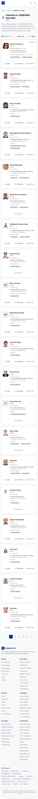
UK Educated (5, 742)
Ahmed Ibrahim (15, 74)
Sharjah (3, 702)
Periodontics (23, 680)
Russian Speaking (25, 727)
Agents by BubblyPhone (8, 776)
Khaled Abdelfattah (17, 520)
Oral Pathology (24, 689)
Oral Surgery (23, 671)
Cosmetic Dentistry (25, 668)
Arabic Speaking (25, 724)
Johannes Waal (15, 342)
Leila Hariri (14, 549)
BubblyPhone (17, 773)
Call (8, 63)
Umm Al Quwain (6, 714)
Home (3, 10)
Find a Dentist (5, 662)
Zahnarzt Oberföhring (8, 781)
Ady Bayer (13, 460)
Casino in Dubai (6, 784)
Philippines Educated (7, 736)
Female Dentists (24, 756)
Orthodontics (24, 665)
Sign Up (3, 680)
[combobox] (21, 36)
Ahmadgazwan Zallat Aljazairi (20, 133)
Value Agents (24, 784)
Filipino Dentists (24, 711)
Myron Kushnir (15, 283)
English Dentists (24, 699)
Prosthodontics (24, 683)
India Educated (6, 724)
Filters (34, 36)
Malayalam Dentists (25, 708)
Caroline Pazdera (16, 579)
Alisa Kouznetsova (16, 44)
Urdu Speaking (24, 733)
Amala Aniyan (15, 254)
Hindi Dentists (24, 702)
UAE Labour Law (22, 781)
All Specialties (5, 665)
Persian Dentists (24, 714)
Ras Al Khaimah (6, 708)
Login (3, 677)
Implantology (23, 686)
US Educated (5, 745)
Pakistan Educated (7, 727)
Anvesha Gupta (15, 490)
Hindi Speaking (24, 730)
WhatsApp (20, 63)
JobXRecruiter (15, 771)
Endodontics (23, 677)
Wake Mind (29, 776)
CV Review (25, 771)
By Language (5, 668)
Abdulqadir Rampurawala (19, 224)
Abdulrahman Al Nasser (18, 194)
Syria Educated (6, 733)
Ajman (3, 705)
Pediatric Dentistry (25, 674)
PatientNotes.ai (6, 773)
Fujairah (3, 711)
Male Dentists (24, 759)
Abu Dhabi (4, 699)
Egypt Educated (6, 730)
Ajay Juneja (14, 431)
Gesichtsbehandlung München (22, 779)
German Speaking (25, 739)
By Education (5, 671)
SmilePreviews (5, 779)
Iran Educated (5, 739)
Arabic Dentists (24, 696)
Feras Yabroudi (15, 401)
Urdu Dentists (24, 705)
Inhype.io (21, 776)
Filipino (22, 742)
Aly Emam (13, 608)
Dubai (9, 10)
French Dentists (24, 717)
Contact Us (4, 674)
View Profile (30, 63)
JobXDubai (4, 771)
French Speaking (25, 736)
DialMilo (15, 784)
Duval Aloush (14, 372)
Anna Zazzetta (15, 103)
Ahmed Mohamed (16, 165)
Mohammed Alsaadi (17, 313)
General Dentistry (25, 662)
